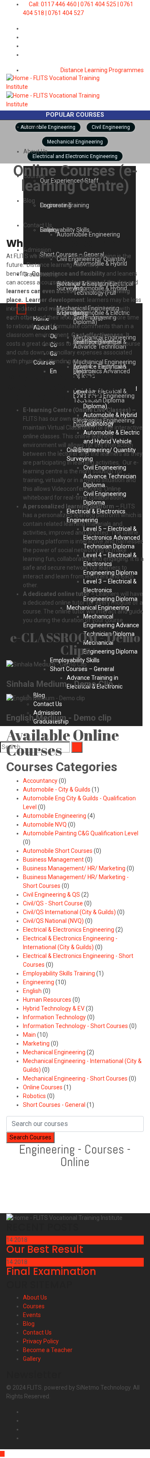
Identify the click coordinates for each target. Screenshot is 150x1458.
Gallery (32, 1358)
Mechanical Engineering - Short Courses (75, 1078)
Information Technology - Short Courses (75, 1026)
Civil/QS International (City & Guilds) (69, 912)
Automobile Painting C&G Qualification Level (80, 833)
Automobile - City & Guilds (56, 789)
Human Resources (47, 999)
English (32, 991)
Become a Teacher (47, 1350)
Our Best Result (44, 1249)
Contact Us (37, 225)
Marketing (36, 1043)
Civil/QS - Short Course (53, 903)
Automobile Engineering (54, 815)
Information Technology (54, 1017)
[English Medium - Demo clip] (8, 707)
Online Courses (42, 1087)
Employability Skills (65, 229)
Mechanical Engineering (54, 1052)
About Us (35, 151)
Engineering (55, 205)
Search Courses (30, 1137)
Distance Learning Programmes (101, 70)
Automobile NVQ (45, 824)
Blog (29, 200)
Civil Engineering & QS (51, 894)
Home (31, 126)
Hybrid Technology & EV (54, 1008)
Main (29, 1034)
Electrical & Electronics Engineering (68, 929)
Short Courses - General (54, 1104)
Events (32, 1315)
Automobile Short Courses (57, 850)
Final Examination (51, 1271)
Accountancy (40, 780)
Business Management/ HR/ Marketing (74, 868)
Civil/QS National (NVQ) (53, 921)
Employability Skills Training (59, 973)
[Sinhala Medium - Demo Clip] (8, 673)
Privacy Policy (41, 1341)
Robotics (34, 1096)
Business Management (53, 859)
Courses (34, 1306)
